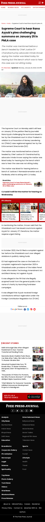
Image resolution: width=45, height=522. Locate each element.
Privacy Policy (7, 508)
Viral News (6, 491)
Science (5, 465)
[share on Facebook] (13, 411)
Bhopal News (6, 432)
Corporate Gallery (9, 450)
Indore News (6, 429)
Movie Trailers (27, 432)
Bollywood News (28, 421)
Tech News (6, 483)
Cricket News (27, 450)
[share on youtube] (31, 411)
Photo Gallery (7, 479)
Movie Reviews (27, 429)
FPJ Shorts (26, 7)
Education (6, 440)
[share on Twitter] (17, 411)
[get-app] (43, 2)
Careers (27, 504)
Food (24, 469)
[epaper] (39, 2)
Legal (4, 461)
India (9, 23)
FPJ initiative (7, 454)
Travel (24, 465)
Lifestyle (26, 458)
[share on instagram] (26, 411)
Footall (25, 454)
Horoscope (6, 458)
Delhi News (6, 436)
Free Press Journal (13, 3)
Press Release (7, 498)
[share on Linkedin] (22, 411)
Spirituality (6, 469)
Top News (6, 475)
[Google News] (16, 309)
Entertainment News (31, 417)
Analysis (5, 417)
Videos (4, 487)
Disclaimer (36, 504)
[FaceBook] (25, 309)
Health (24, 461)
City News (6, 421)
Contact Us (18, 508)
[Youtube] (34, 309)
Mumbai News (13, 7)
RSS (40, 508)
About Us (6, 504)
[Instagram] (31, 309)
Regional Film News (29, 436)
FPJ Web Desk (6, 68)
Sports (25, 446)
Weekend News (8, 494)
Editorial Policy (17, 504)
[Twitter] (28, 309)
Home (3, 7)
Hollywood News (28, 425)
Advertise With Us (30, 508)
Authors (22, 512)
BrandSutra (6, 446)
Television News (28, 440)
